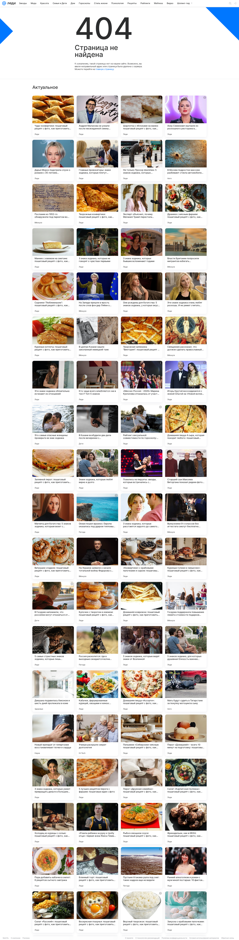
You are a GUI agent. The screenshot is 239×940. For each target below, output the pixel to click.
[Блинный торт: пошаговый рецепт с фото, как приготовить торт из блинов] (97, 868)
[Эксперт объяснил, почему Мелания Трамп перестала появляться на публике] (141, 204)
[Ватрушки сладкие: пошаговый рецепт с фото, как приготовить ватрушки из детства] (53, 558)
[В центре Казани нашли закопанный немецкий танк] (97, 337)
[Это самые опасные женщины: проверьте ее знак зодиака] (53, 426)
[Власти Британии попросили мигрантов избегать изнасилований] (186, 249)
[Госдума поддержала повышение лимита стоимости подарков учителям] (186, 602)
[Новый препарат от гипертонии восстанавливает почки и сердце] (53, 735)
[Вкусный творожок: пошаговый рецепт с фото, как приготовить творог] (141, 912)
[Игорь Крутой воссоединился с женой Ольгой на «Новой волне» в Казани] (186, 381)
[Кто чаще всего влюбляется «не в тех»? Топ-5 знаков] (97, 381)
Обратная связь (227, 938)
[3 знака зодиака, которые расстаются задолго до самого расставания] (141, 514)
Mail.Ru (6, 938)
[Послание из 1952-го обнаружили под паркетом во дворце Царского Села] (53, 204)
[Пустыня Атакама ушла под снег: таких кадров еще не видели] (141, 868)
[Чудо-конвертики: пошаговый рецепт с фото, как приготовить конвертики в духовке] (53, 116)
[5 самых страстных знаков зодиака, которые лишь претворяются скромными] (53, 647)
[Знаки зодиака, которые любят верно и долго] (97, 470)
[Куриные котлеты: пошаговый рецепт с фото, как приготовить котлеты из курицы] (53, 337)
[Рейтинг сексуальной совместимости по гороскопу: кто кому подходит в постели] (141, 426)
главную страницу (104, 69)
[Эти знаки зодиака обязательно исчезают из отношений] (53, 381)
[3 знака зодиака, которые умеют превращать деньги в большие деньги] (53, 779)
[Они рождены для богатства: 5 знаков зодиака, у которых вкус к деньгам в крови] (141, 293)
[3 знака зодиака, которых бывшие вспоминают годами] (141, 249)
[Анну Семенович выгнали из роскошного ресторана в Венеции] (186, 116)
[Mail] (4, 3)
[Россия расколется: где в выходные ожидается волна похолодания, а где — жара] (97, 647)
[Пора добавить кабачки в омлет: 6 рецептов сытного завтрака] (53, 868)
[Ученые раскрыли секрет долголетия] (97, 735)
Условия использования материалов (204, 938)
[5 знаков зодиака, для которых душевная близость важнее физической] (186, 647)
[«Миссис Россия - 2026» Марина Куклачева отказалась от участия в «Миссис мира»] (141, 381)
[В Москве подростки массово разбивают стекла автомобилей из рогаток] (186, 160)
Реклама (26, 938)
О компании (15, 938)
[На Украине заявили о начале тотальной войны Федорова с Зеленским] (97, 558)
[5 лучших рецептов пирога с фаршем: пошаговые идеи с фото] (97, 779)
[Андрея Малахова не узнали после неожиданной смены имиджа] (97, 116)
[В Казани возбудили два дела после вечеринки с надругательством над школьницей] (97, 426)
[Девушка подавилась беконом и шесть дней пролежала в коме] (53, 691)
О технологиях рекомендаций (147, 938)
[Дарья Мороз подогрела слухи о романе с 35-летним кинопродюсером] (53, 160)
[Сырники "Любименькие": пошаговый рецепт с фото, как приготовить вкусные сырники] (53, 293)
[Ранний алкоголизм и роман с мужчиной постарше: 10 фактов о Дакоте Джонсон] (186, 868)
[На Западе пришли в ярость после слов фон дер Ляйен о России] (97, 293)
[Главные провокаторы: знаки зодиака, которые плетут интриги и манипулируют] (97, 160)
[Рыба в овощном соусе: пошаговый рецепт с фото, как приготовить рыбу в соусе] (141, 823)
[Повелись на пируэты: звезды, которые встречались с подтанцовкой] (141, 470)
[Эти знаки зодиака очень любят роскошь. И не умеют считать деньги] (186, 293)
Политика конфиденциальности (174, 938)
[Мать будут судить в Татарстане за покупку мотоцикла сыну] (186, 691)
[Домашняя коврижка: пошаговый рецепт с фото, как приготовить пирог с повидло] (141, 602)
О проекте (129, 938)
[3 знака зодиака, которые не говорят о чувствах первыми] (97, 249)
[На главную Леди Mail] (11, 3)
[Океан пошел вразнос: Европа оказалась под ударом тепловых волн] (97, 514)
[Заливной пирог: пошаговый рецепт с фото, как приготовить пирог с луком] (53, 470)
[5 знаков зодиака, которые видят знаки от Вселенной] (141, 647)
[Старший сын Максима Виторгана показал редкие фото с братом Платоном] (186, 470)
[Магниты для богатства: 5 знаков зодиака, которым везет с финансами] (53, 514)
